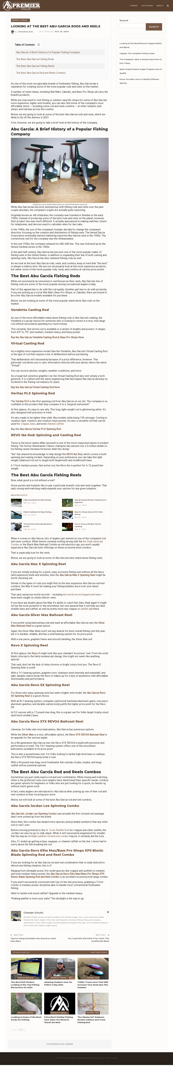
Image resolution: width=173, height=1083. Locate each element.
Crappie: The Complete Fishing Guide (137, 53)
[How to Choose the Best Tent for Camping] (67, 527)
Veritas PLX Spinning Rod (33, 393)
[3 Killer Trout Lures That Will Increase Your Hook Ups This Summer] (93, 969)
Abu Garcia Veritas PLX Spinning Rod (40, 428)
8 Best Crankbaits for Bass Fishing (37, 512)
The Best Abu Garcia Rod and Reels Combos (41, 72)
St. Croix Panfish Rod (57, 830)
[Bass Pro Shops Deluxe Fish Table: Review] (67, 515)
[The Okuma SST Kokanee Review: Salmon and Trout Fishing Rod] (93, 1003)
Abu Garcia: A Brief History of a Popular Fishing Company (48, 52)
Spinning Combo (47, 813)
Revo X (36, 653)
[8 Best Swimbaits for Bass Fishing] (16, 503)
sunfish (85, 608)
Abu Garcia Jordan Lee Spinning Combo (45, 806)
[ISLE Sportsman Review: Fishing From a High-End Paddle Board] (67, 503)
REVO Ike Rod (74, 454)
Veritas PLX (22, 401)
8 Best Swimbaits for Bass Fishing (37, 500)
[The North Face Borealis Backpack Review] (16, 527)
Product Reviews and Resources (21, 20)
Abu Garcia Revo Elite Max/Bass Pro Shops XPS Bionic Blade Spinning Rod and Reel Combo (57, 875)
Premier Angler (111, 1058)
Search (124, 20)
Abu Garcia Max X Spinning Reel (38, 564)
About (160, 6)
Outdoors (147, 6)
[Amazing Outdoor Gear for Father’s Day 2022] (59, 969)
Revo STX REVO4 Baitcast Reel (86, 734)
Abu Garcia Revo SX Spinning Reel (40, 685)
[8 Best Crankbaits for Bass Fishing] (16, 515)
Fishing (134, 6)
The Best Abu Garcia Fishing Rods (35, 59)
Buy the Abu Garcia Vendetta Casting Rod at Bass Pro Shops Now (47, 337)
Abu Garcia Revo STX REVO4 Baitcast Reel (47, 721)
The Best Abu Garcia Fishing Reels (35, 66)
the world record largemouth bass (82, 594)
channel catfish (55, 423)
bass (32, 423)
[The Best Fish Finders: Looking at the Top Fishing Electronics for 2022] (26, 969)
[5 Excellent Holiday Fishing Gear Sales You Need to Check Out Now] (59, 1003)
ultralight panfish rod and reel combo (48, 836)
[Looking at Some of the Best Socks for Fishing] (26, 1003)
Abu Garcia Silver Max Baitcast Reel (41, 615)
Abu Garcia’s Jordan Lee (24, 813)
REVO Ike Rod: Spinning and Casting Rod (46, 435)
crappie (25, 423)
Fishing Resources (27, 978)
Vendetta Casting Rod (30, 310)
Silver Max (28, 734)
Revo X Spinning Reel (29, 645)
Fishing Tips (93, 978)
